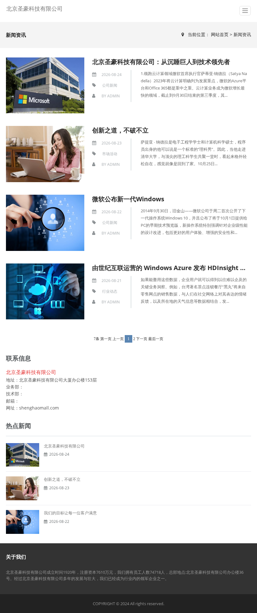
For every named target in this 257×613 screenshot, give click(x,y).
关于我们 (16, 556)
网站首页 (220, 34)
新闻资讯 (242, 34)
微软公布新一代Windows (128, 199)
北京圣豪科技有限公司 (34, 8)
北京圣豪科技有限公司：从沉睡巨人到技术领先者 (161, 61)
